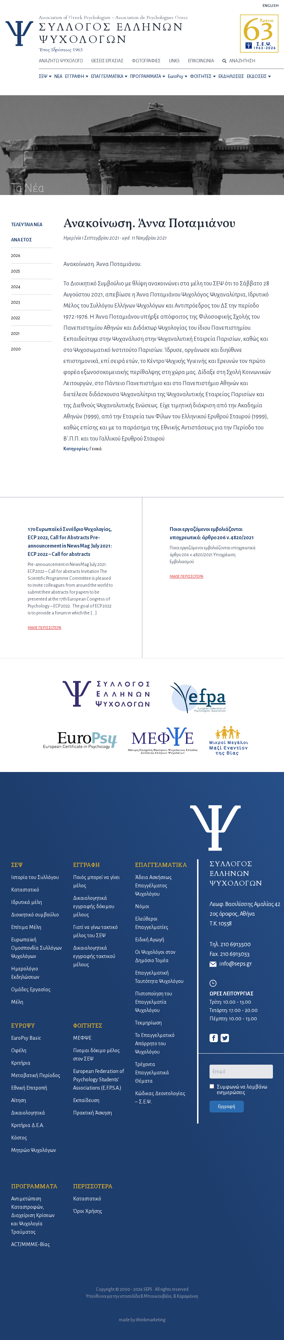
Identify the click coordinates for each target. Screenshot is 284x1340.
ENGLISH (270, 5)
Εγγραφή (226, 1106)
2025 (15, 271)
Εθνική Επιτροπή (29, 1088)
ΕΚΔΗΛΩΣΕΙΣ (231, 76)
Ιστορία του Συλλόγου (35, 877)
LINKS (174, 61)
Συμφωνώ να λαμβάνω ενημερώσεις (242, 1089)
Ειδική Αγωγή (149, 939)
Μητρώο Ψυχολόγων (33, 1150)
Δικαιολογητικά (28, 1113)
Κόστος (19, 1138)
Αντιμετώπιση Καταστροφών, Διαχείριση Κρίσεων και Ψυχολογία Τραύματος (32, 1215)
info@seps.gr (235, 964)
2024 (15, 286)
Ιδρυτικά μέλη (26, 902)
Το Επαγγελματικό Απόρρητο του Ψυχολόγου (155, 1043)
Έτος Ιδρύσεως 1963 (60, 49)
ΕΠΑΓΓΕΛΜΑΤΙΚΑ (107, 76)
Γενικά (95, 448)
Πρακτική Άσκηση (92, 1113)
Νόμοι (142, 906)
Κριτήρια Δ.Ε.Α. (27, 1125)
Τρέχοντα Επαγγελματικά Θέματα (152, 1073)
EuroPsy (175, 76)
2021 (15, 333)
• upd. (124, 238)
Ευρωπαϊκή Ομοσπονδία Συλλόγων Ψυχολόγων (36, 948)
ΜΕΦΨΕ (82, 1038)
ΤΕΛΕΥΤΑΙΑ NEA (26, 224)
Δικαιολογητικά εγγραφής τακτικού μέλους (94, 956)
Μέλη (17, 1002)
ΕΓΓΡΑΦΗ (74, 76)
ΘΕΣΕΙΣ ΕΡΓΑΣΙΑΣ (107, 61)
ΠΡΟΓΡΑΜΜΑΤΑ (145, 76)
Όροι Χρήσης (87, 1211)
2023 (15, 302)
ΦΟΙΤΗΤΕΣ (201, 76)
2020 (16, 349)
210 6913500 (235, 944)
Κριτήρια (20, 1063)
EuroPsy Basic (26, 1038)
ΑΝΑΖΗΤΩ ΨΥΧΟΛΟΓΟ (61, 61)
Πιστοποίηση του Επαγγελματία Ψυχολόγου (153, 1002)
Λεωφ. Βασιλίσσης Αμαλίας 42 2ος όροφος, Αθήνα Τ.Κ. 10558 (245, 914)
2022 (15, 318)
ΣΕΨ (43, 76)
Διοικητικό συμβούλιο (35, 914)
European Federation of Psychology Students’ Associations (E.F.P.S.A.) (98, 1079)
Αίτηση (18, 1100)
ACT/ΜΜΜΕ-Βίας (30, 1244)
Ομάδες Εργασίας (31, 989)
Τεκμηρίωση (148, 1023)
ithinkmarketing (151, 1319)
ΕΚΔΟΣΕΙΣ (257, 76)
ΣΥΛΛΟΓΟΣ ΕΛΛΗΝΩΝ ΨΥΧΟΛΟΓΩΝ (111, 33)
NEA (58, 76)
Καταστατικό (25, 890)
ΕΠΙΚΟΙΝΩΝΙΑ (201, 61)
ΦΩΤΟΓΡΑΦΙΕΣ (146, 61)
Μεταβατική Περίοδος (35, 1075)
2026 (15, 255)
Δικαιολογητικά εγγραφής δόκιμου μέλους (93, 906)
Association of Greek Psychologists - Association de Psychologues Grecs (113, 17)
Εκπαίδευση (86, 1100)
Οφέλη (18, 1050)
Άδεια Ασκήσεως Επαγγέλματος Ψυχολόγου (153, 886)
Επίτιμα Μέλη (26, 927)
